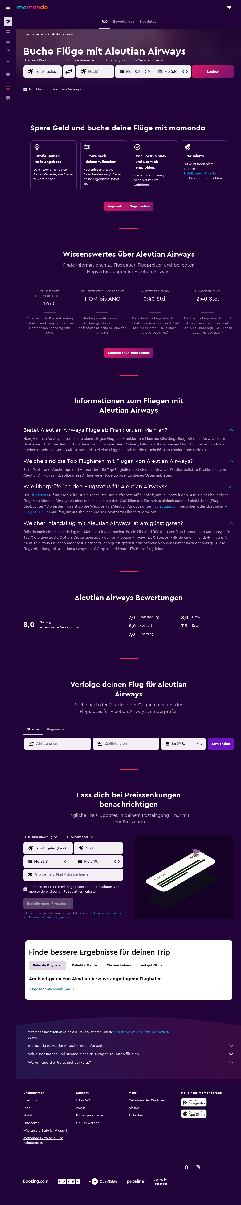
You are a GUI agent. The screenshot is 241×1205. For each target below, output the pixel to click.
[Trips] (8, 74)
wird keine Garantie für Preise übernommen (140, 1032)
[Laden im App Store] (194, 1113)
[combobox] (116, 60)
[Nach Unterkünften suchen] (8, 31)
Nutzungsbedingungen (105, 913)
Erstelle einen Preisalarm (202, 173)
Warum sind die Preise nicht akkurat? (59, 1062)
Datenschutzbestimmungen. (47, 917)
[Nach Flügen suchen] (8, 21)
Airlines (41, 34)
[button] (8, 7)
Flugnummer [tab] (56, 729)
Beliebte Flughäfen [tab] (47, 965)
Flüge (27, 34)
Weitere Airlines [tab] (119, 965)
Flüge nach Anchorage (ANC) (52, 989)
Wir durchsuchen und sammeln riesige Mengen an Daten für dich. (84, 1054)
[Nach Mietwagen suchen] (8, 41)
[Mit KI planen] (8, 61)
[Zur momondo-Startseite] (32, 7)
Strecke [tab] (33, 729)
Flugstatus (39, 495)
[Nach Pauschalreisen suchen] (8, 51)
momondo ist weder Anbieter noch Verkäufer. (67, 1045)
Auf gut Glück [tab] (151, 965)
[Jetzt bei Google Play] (194, 1102)
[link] (128, 206)
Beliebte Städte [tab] (84, 965)
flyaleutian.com (165, 506)
